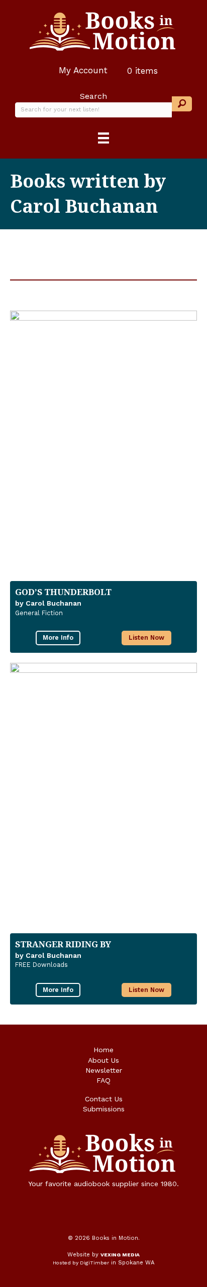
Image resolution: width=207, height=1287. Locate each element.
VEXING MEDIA (120, 1254)
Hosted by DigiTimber (81, 1262)
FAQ (103, 1080)
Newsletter (103, 1070)
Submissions (104, 1109)
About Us (103, 1060)
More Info (58, 637)
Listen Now (146, 637)
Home (103, 1050)
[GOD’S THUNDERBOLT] (103, 441)
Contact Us (104, 1099)
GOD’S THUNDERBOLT (63, 592)
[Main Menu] (103, 138)
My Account (82, 70)
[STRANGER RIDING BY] (103, 793)
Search (93, 96)
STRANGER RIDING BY (63, 944)
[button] (182, 104)
